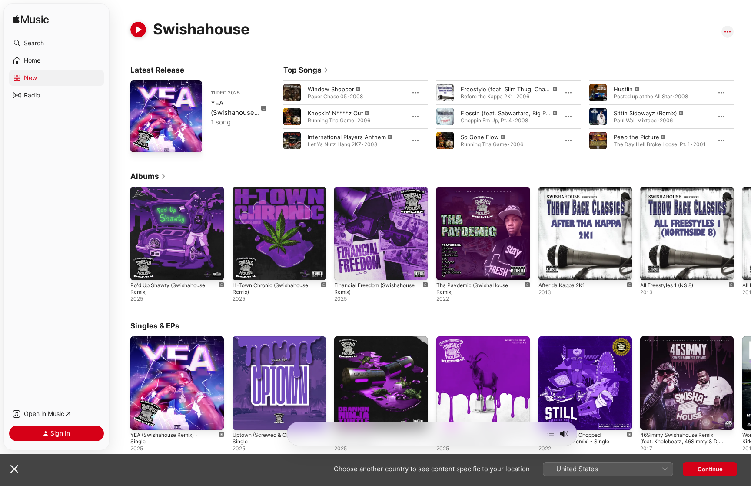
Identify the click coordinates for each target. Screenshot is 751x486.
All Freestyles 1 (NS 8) (670, 190)
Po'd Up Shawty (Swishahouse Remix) (171, 194)
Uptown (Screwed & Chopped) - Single (276, 343)
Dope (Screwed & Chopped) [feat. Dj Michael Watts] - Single (482, 343)
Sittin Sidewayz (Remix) (645, 113)
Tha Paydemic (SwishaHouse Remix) (475, 194)
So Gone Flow (480, 137)
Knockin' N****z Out (335, 113)
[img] (31, 20)
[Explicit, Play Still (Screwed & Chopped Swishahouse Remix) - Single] (549, 418)
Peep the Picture (636, 137)
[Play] (138, 29)
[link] (306, 70)
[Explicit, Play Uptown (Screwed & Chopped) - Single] (243, 418)
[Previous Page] (275, 116)
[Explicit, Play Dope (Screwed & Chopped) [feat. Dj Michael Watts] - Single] (447, 418)
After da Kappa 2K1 (564, 190)
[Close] (14, 469)
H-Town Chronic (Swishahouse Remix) (274, 194)
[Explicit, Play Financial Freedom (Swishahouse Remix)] (345, 269)
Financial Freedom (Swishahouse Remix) (379, 194)
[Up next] (550, 434)
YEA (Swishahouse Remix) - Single (234, 112)
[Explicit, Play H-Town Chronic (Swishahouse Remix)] (243, 269)
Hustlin (623, 89)
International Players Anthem (347, 137)
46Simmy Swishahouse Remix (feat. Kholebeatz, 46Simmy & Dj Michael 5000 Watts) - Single (683, 346)
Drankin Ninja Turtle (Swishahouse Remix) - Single (380, 343)
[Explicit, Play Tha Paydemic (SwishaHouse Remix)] (447, 269)
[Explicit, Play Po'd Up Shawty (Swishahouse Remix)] (141, 269)
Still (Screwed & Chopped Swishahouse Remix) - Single (577, 343)
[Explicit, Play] (292, 92)
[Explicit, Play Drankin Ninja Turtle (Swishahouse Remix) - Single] (345, 418)
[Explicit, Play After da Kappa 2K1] (549, 269)
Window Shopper (331, 89)
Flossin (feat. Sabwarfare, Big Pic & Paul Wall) (522, 113)
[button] (56, 43)
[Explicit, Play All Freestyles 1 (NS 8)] (651, 269)
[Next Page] (742, 116)
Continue (710, 469)
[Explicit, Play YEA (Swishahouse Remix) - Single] (141, 141)
